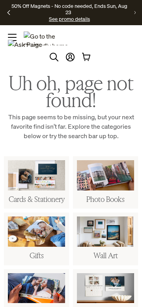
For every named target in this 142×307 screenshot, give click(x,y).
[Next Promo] (135, 12)
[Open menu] (12, 37)
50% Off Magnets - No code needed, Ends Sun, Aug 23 (69, 9)
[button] (70, 57)
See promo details (69, 18)
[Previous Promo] (8, 12)
